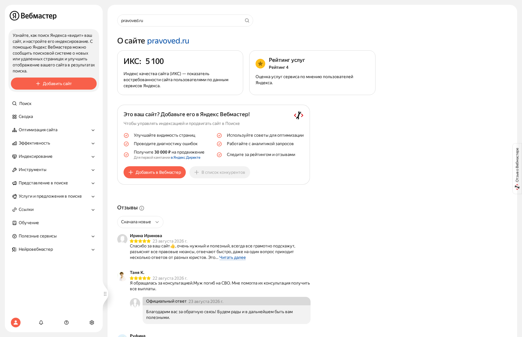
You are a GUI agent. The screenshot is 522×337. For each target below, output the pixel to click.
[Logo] (33, 16)
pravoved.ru (168, 41)
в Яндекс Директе (185, 157)
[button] (53, 130)
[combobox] (138, 222)
